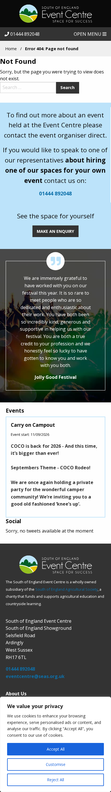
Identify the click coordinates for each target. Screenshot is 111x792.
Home (11, 48)
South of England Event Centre (55, 14)
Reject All (55, 779)
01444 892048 (24, 34)
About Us (16, 693)
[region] (55, 744)
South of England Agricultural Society (66, 589)
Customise (55, 764)
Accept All (56, 749)
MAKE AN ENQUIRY (55, 231)
